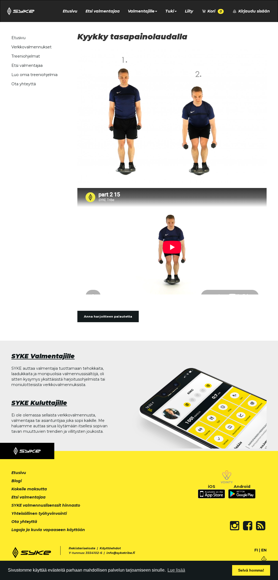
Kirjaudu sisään (253, 11)
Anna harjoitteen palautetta (108, 316)
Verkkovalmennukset (31, 47)
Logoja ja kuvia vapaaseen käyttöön (48, 529)
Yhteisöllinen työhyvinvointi (39, 513)
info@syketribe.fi (120, 553)
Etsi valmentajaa (103, 11)
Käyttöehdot (110, 548)
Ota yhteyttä (23, 83)
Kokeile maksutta (29, 489)
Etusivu (70, 11)
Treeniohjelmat (25, 56)
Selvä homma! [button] (251, 570)
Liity (189, 11)
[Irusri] (264, 558)
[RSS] (260, 525)
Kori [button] (214, 11)
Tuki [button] (169, 11)
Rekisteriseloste (82, 548)
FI (256, 550)
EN (264, 550)
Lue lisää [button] (176, 570)
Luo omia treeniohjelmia (34, 74)
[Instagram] (234, 525)
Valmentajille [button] (141, 11)
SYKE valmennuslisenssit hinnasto (45, 505)
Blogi (16, 480)
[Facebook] (247, 525)
